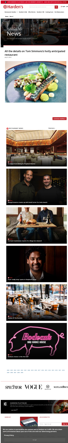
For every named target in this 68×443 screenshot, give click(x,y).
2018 (35, 370)
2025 (11, 370)
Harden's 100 (40, 12)
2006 (18, 372)
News (6, 16)
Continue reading (59, 118)
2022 (22, 370)
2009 (8, 372)
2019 (32, 370)
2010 (63, 370)
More (11, 16)
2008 (11, 372)
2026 (8, 370)
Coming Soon (49, 12)
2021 (25, 370)
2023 (18, 370)
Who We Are (32, 12)
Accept (35, 440)
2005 (22, 372)
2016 (42, 370)
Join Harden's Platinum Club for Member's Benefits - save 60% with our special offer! (37, 2)
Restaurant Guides (10, 12)
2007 (15, 372)
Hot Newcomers (59, 12)
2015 (46, 370)
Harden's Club (23, 12)
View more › (51, 128)
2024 (15, 370)
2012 (56, 370)
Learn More (14, 407)
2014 (49, 370)
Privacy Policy (9, 435)
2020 (29, 370)
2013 (53, 370)
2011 (60, 370)
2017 (39, 370)
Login (63, 6)
